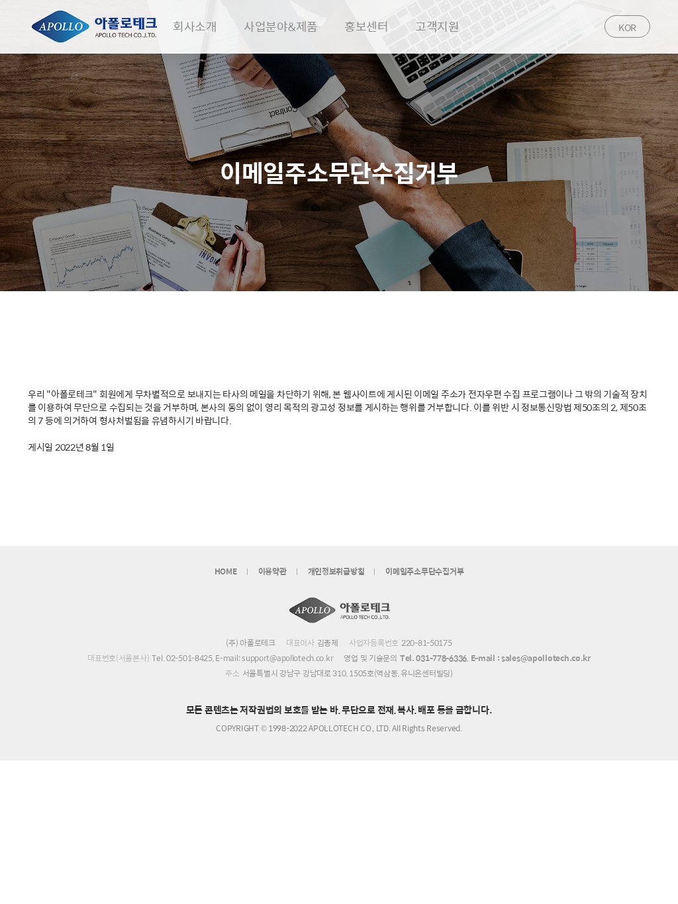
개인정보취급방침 (336, 571)
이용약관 (272, 571)
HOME (226, 571)
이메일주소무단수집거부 (424, 571)
